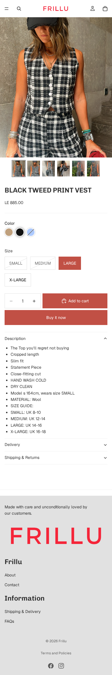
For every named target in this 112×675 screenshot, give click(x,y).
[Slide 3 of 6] (48, 168)
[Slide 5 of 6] (78, 168)
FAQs (9, 621)
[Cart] (105, 8)
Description (15, 338)
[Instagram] (61, 665)
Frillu (63, 641)
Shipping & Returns (22, 457)
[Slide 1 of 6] (18, 168)
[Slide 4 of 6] (63, 168)
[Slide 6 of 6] (93, 168)
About (10, 575)
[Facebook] (50, 665)
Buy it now (56, 317)
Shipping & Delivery (23, 611)
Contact (12, 584)
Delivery (12, 444)
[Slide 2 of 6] (33, 168)
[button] (9, 232)
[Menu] (6, 8)
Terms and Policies (56, 653)
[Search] (19, 8)
